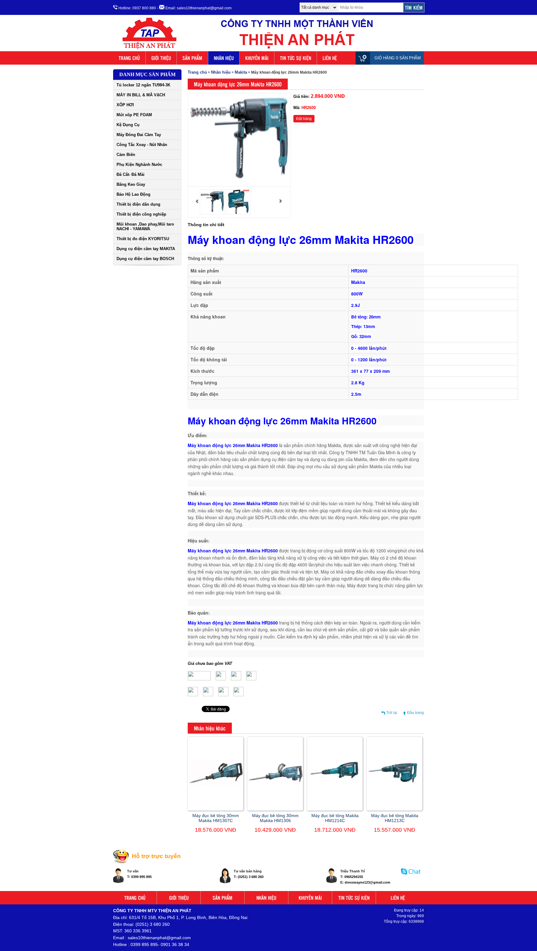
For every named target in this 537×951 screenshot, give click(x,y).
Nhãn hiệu (221, 72)
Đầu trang (415, 713)
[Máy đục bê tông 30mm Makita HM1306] (275, 782)
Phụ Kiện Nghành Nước (139, 164)
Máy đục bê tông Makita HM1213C (394, 818)
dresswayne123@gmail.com (367, 882)
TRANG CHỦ (129, 58)
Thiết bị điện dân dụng (138, 204)
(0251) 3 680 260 (251, 877)
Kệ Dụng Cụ (128, 124)
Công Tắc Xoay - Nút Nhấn (142, 144)
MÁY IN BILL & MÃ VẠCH (141, 95)
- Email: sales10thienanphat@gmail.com (194, 8)
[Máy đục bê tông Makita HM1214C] (334, 788)
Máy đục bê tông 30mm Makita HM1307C (215, 818)
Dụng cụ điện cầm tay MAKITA (146, 248)
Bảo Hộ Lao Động (133, 194)
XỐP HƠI (125, 105)
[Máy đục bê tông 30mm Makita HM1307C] (215, 785)
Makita (241, 72)
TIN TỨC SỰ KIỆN (295, 58)
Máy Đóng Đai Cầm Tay (139, 134)
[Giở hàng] (364, 58)
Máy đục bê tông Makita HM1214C (335, 818)
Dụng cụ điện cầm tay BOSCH (145, 258)
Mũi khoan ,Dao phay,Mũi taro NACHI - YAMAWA (145, 226)
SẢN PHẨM (192, 58)
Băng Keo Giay (131, 184)
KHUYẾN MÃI (256, 58)
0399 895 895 (141, 877)
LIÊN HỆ (330, 58)
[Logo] (268, 49)
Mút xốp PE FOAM (134, 114)
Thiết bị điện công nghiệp (141, 214)
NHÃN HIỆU (224, 58)
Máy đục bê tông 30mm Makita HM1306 (275, 818)
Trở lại (391, 713)
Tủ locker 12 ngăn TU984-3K (143, 85)
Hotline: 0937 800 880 (136, 8)
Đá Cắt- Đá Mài (131, 174)
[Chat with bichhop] (411, 878)
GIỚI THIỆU (161, 58)
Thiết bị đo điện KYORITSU (143, 238)
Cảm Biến (126, 154)
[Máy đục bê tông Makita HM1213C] (394, 786)
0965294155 (353, 877)
